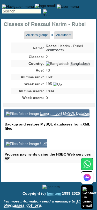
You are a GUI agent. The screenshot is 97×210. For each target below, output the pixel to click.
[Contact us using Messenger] (87, 181)
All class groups (37, 35)
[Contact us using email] (89, 197)
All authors (63, 35)
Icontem (54, 193)
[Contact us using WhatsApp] (87, 167)
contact (55, 50)
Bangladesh (80, 63)
